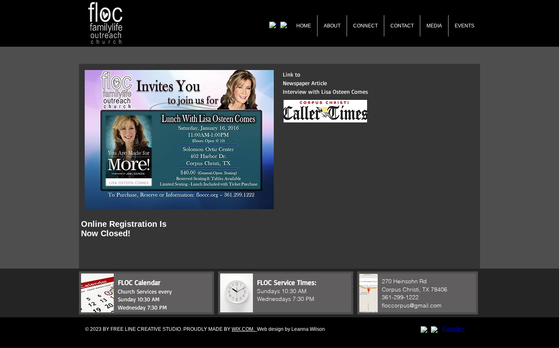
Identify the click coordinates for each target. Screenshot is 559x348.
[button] (146, 292)
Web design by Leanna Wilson (291, 329)
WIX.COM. (244, 329)
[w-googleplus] (434, 330)
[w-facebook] (424, 330)
